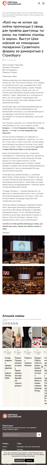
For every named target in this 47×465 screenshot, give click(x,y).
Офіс (19, 443)
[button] (42, 366)
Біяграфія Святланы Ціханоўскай (28, 446)
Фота (4, 449)
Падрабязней (19, 460)
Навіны (5, 443)
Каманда (20, 449)
